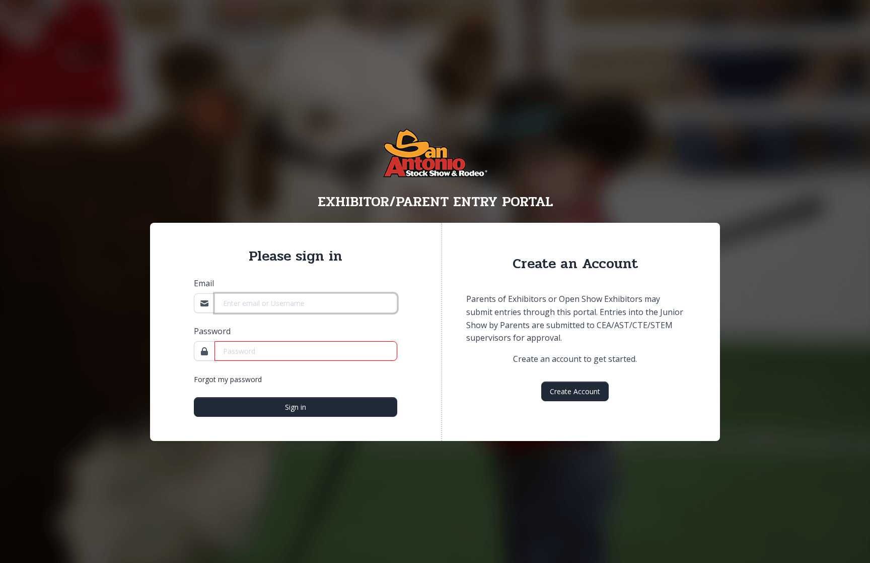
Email (204, 283)
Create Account (575, 391)
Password (212, 331)
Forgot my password (228, 379)
